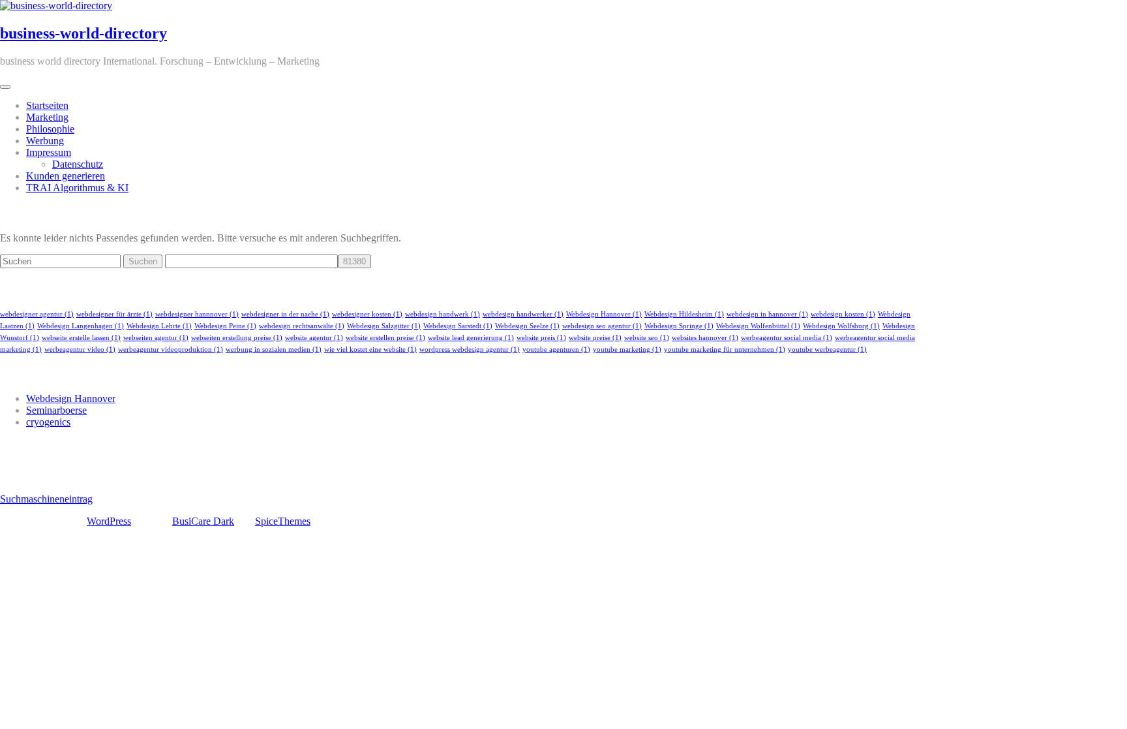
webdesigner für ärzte (114, 314)
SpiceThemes (282, 521)
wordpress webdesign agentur (469, 349)
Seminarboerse (56, 410)
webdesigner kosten (367, 314)
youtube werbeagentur (827, 349)
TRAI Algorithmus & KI (77, 187)
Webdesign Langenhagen (80, 326)
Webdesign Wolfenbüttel (758, 326)
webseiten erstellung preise (236, 337)
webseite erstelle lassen (81, 337)
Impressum (48, 152)
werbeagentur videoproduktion (170, 349)
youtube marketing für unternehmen (724, 349)
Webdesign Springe (679, 326)
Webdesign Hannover (604, 314)
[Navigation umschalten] (5, 87)
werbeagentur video (79, 349)
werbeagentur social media (786, 337)
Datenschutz (77, 164)
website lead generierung (471, 337)
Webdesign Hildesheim (684, 314)
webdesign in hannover (767, 314)
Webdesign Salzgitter (384, 326)
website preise (595, 337)
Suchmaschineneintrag (46, 498)
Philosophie (50, 128)
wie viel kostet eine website (370, 349)
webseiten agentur (155, 337)
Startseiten (47, 105)
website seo (646, 337)
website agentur (314, 337)
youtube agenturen (556, 349)
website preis (541, 337)
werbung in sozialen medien (274, 349)
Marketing (47, 117)
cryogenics (48, 421)
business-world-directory (83, 33)
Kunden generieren (65, 175)
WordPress (109, 521)
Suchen (142, 261)
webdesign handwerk (442, 314)
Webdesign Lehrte (159, 326)
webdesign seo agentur (602, 326)
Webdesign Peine (225, 326)
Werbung (45, 140)
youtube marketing (627, 349)
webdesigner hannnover (197, 314)
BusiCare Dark (203, 521)
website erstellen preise (385, 337)
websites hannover (705, 337)
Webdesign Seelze (527, 326)
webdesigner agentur (37, 314)
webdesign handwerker (523, 314)
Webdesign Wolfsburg (841, 326)
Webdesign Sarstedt (457, 326)
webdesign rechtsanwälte (301, 326)
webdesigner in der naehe (285, 314)
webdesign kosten (843, 314)
